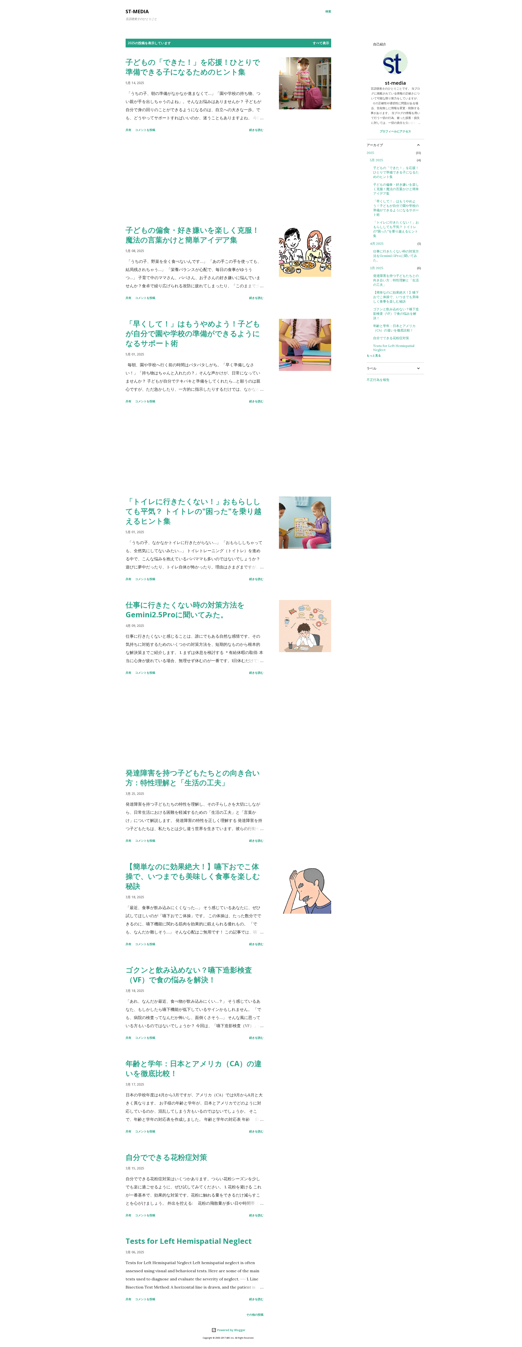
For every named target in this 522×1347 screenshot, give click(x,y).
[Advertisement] (194, 179)
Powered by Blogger (230, 1330)
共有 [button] (128, 130)
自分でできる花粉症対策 (166, 1157)
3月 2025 (376, 268)
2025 (370, 153)
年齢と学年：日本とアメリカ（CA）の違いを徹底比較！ (194, 1068)
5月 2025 (376, 160)
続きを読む (256, 130)
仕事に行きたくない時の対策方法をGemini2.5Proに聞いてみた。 (185, 610)
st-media (137, 11)
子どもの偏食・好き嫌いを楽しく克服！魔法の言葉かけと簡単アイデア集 (192, 235)
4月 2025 (376, 243)
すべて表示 (321, 43)
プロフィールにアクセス (395, 131)
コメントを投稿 (145, 130)
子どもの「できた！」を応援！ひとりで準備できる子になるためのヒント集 (193, 67)
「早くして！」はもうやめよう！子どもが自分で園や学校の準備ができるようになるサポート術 (193, 333)
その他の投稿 (254, 1314)
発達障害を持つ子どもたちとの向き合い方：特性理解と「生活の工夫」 (193, 778)
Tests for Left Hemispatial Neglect (189, 1241)
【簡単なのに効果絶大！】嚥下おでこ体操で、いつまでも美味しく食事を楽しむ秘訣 (193, 876)
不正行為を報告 (378, 379)
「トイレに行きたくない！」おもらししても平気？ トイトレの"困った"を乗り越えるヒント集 (193, 511)
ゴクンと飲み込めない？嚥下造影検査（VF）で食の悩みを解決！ (189, 975)
